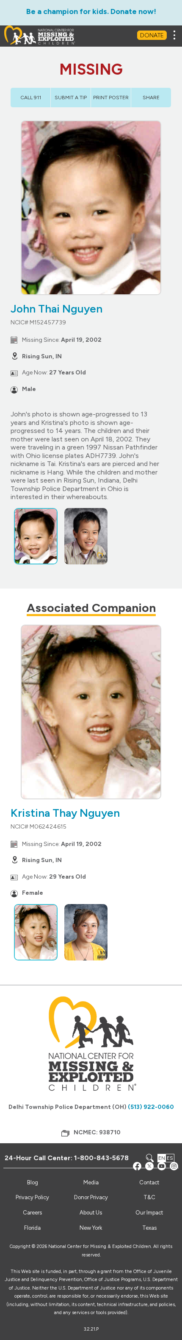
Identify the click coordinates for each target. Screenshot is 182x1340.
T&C (149, 1197)
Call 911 (30, 97)
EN (161, 1158)
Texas (149, 1228)
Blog (32, 1182)
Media (91, 1182)
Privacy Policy (32, 1197)
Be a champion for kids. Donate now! (91, 11)
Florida (32, 1228)
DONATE (152, 35)
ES (170, 1158)
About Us (91, 1212)
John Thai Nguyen (56, 308)
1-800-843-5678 (101, 1158)
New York (91, 1228)
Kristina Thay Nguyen (65, 813)
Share (151, 97)
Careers (32, 1212)
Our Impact (149, 1212)
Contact (149, 1182)
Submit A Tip (71, 97)
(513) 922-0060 (151, 1107)
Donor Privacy (91, 1197)
